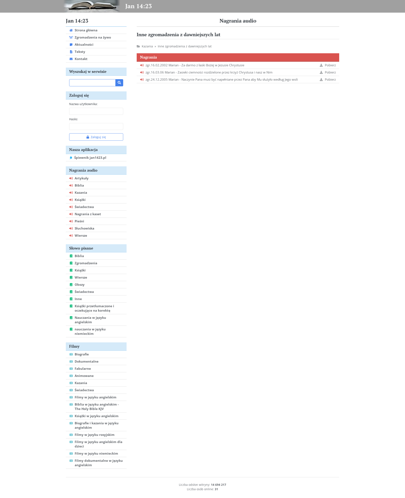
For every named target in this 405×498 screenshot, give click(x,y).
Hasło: (73, 119)
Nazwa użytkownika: (83, 104)
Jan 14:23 (138, 6)
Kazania (147, 46)
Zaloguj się (98, 137)
